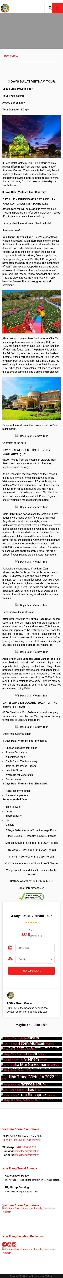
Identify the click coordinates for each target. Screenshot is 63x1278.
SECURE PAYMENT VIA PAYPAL (22, 1140)
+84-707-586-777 (43, 881)
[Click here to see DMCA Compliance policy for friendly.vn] (31, 896)
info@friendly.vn (35, 887)
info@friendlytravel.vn (26, 1151)
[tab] (31, 58)
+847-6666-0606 (26, 1147)
